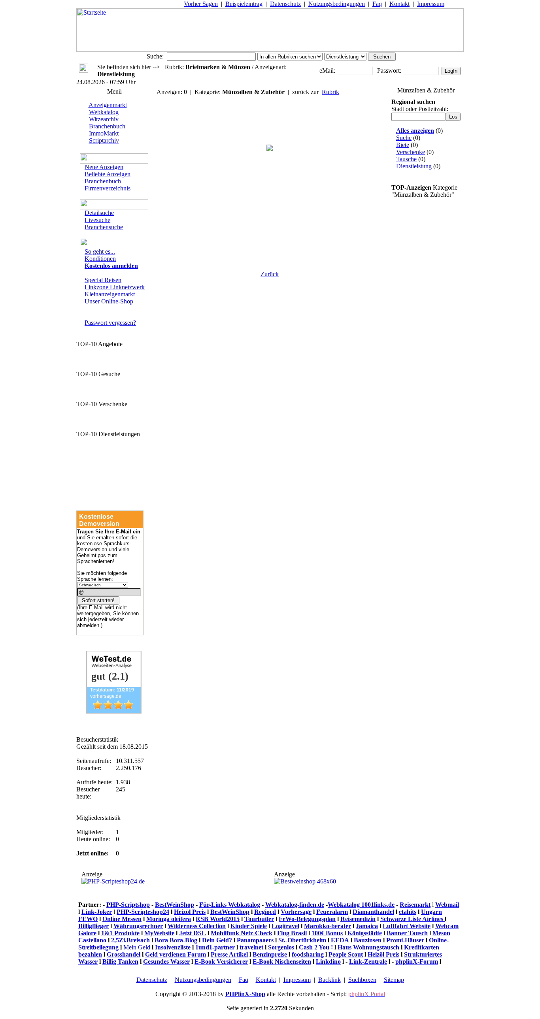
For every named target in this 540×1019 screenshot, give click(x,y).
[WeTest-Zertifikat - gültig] (114, 711)
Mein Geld (136, 947)
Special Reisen (103, 280)
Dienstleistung (414, 166)
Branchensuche (104, 227)
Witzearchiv (104, 119)
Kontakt (399, 3)
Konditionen (100, 258)
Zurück (270, 274)
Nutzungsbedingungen (336, 3)
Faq (377, 3)
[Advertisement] (269, 218)
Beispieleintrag (243, 3)
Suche (404, 137)
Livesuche (97, 220)
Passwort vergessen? (110, 322)
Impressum (430, 3)
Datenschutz (285, 3)
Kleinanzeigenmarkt (110, 294)
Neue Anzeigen (104, 167)
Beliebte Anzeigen (107, 174)
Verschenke (410, 152)
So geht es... (100, 251)
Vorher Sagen (201, 3)
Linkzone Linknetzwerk (115, 287)
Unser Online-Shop (109, 301)
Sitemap (394, 979)
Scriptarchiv (104, 140)
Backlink (329, 979)
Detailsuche (99, 212)
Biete (402, 144)
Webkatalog (104, 112)
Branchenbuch (107, 126)
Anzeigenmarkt (108, 105)
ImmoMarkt (104, 133)
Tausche (406, 159)
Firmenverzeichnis (107, 188)
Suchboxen (362, 979)
